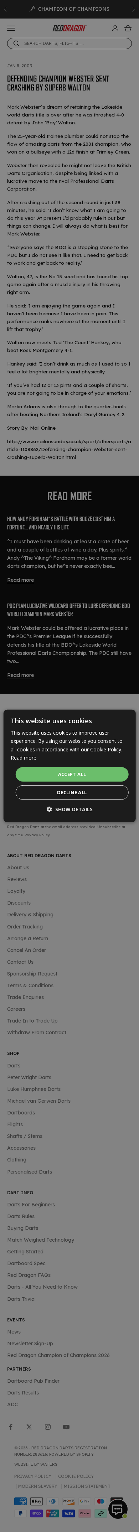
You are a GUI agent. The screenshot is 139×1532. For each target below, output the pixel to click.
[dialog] (70, 766)
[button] (70, 809)
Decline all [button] (72, 792)
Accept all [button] (72, 774)
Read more (23, 757)
